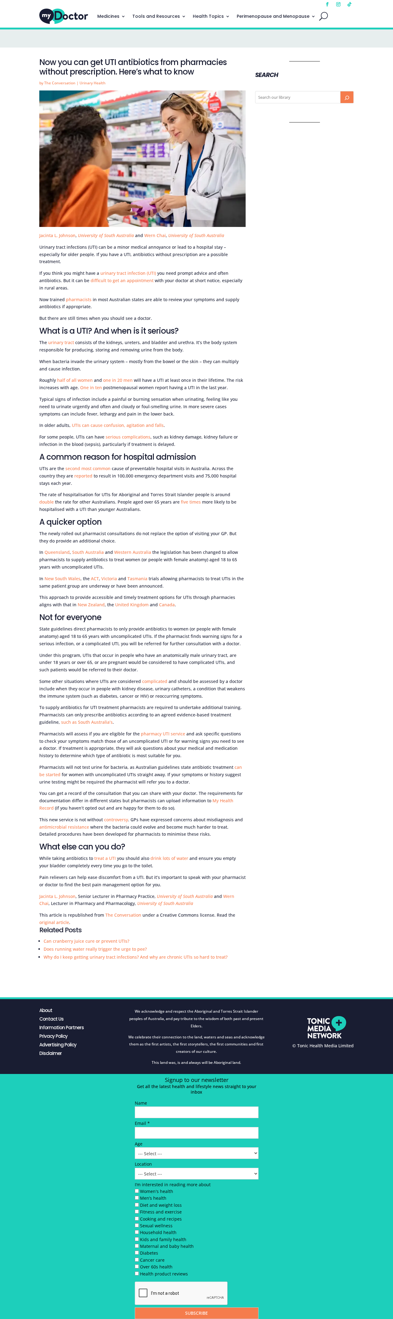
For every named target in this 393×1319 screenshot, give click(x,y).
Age (138, 1144)
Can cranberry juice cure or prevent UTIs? (86, 941)
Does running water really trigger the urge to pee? (95, 949)
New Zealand (91, 605)
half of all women (75, 380)
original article (54, 922)
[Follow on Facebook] (327, 4)
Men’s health (153, 1198)
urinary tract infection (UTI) (128, 273)
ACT (95, 578)
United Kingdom (132, 605)
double (46, 502)
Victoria (109, 578)
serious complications (128, 437)
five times (191, 502)
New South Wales (62, 578)
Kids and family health (163, 1239)
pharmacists (78, 299)
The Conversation (60, 83)
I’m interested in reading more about (173, 1184)
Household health (158, 1232)
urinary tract (61, 342)
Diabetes (149, 1253)
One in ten (91, 387)
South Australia (88, 552)
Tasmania (137, 578)
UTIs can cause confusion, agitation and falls (118, 425)
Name (141, 1103)
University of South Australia (106, 235)
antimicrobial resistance (64, 827)
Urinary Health (93, 83)
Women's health (156, 1191)
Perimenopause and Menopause (273, 16)
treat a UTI (105, 858)
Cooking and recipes (161, 1219)
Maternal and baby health (167, 1246)
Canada (167, 605)
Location (143, 1164)
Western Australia (132, 552)
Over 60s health (156, 1267)
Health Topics (208, 16)
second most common (88, 468)
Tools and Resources (156, 16)
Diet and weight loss (161, 1205)
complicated (154, 681)
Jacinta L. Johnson (57, 235)
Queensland (57, 552)
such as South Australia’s (87, 722)
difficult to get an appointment (122, 280)
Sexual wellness (156, 1226)
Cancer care (152, 1260)
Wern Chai (155, 235)
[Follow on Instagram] (338, 4)
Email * (142, 1123)
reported (83, 476)
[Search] (347, 97)
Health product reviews (164, 1274)
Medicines (108, 16)
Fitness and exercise (161, 1212)
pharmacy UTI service (163, 734)
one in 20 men (118, 380)
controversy (116, 819)
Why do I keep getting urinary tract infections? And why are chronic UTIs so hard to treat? (136, 957)
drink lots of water (169, 858)
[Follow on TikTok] (349, 4)
